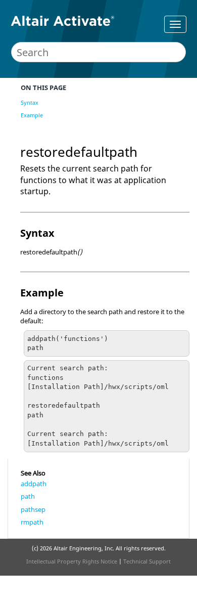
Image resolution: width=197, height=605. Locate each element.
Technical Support (147, 561)
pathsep (33, 509)
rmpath (32, 522)
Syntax (29, 102)
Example (32, 115)
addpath (33, 483)
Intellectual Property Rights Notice (71, 561)
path (28, 496)
